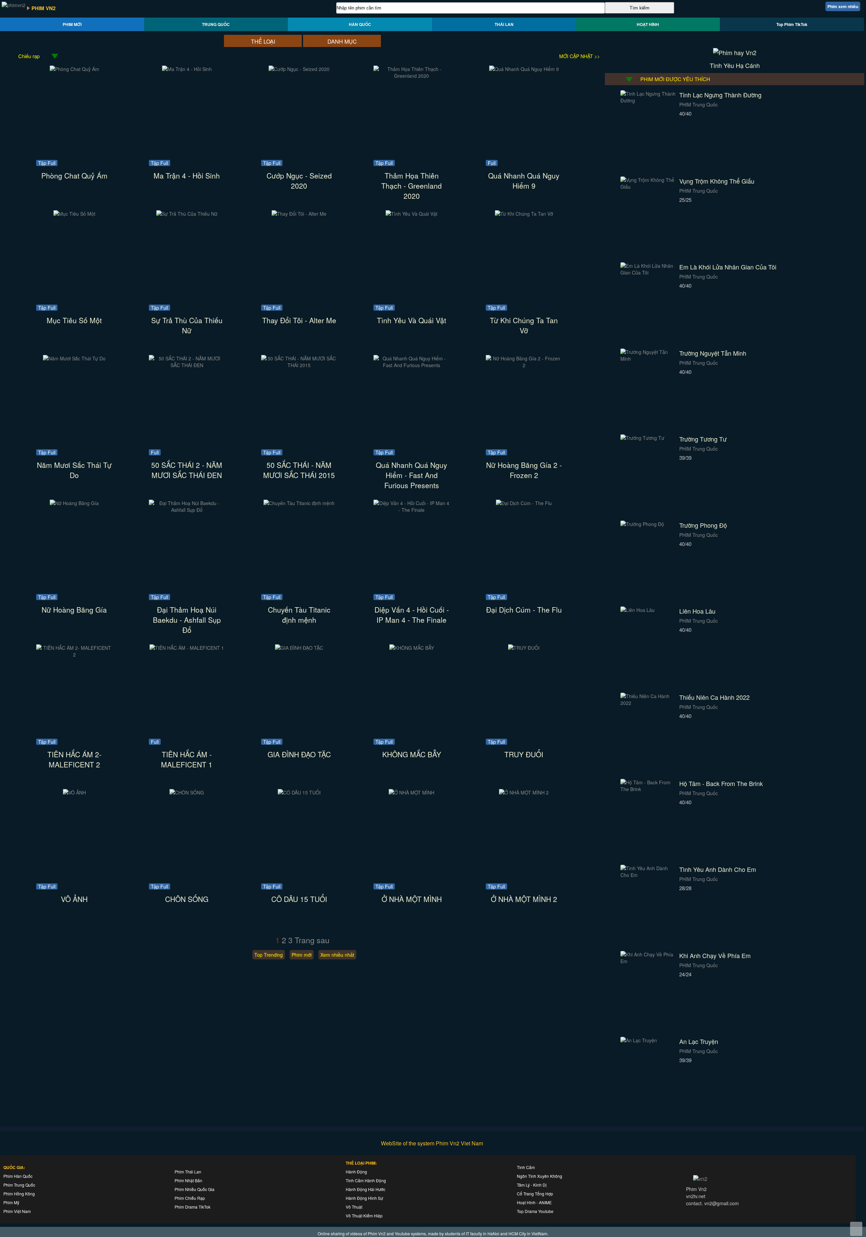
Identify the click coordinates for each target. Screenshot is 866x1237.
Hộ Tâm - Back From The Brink (721, 783)
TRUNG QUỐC (216, 24)
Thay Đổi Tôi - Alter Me (299, 320)
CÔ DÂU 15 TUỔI (299, 899)
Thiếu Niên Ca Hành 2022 (714, 697)
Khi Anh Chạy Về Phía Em (715, 955)
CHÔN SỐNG (186, 899)
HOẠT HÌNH (648, 24)
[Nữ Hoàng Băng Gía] (74, 503)
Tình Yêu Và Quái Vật (411, 320)
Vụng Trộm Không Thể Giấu (716, 180)
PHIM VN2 (43, 8)
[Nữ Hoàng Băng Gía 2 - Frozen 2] (524, 365)
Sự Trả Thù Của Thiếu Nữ (187, 325)
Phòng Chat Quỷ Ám (74, 175)
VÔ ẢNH (74, 899)
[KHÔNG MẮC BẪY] (411, 647)
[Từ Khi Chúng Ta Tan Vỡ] (524, 213)
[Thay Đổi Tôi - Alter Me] (299, 213)
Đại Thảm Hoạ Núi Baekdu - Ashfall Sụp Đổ (187, 619)
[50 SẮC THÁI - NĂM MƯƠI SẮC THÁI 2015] (299, 365)
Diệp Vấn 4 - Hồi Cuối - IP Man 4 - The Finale (411, 614)
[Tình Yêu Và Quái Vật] (411, 213)
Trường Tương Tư (703, 438)
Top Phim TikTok (791, 24)
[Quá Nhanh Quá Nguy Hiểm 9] (524, 69)
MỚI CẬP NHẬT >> (579, 56)
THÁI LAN (504, 24)
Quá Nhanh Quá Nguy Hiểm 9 (524, 180)
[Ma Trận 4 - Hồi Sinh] (187, 69)
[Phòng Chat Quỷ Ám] (74, 69)
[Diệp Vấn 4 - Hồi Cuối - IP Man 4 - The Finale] (411, 509)
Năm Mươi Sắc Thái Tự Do (74, 470)
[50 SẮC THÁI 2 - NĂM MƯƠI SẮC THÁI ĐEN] (187, 365)
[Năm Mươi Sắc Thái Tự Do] (74, 358)
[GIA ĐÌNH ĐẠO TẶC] (299, 647)
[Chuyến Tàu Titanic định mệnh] (299, 503)
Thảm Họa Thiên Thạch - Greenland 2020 (411, 185)
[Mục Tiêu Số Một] (74, 213)
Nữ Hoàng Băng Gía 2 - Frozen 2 (524, 470)
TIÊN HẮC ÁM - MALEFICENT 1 (186, 759)
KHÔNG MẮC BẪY (411, 754)
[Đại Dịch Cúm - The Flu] (524, 503)
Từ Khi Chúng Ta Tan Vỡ (524, 325)
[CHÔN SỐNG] (186, 792)
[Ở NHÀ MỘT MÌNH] (411, 792)
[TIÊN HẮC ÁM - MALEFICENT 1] (187, 647)
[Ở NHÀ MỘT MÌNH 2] (524, 792)
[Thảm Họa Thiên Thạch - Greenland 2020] (411, 75)
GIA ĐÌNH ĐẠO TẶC (299, 754)
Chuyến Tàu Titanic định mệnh (299, 614)
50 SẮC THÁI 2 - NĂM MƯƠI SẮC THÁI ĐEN (186, 470)
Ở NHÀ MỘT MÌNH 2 (524, 899)
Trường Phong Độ (703, 525)
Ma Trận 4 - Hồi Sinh (187, 175)
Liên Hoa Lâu (697, 610)
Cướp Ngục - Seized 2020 (299, 180)
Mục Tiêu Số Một (74, 320)
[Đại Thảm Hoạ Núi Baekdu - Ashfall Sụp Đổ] (187, 509)
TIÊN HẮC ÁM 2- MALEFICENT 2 (74, 759)
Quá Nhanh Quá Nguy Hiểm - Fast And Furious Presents (411, 475)
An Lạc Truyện (698, 1041)
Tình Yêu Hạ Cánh (735, 65)
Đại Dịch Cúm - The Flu (524, 609)
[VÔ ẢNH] (74, 792)
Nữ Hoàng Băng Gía (74, 609)
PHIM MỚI (72, 24)
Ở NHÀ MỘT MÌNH (412, 899)
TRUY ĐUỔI (523, 754)
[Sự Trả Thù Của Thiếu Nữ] (187, 213)
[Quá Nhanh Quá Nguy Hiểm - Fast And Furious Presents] (411, 365)
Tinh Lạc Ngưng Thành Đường (720, 94)
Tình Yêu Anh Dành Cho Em (717, 869)
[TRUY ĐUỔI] (524, 647)
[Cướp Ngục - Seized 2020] (299, 69)
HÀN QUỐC (360, 24)
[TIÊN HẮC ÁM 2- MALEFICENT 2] (74, 654)
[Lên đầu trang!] (856, 1229)
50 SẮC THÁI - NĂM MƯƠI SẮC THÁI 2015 (299, 470)
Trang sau (312, 940)
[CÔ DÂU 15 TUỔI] (299, 792)
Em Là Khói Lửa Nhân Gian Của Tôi (727, 266)
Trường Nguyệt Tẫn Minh (712, 353)
